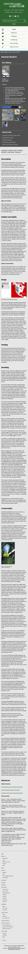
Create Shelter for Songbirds (9, 142)
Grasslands (5, 899)
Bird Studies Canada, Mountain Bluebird (12, 787)
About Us (9, 10)
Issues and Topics (14, 43)
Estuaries (4, 898)
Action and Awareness (7, 925)
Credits (18, 947)
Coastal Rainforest (6, 892)
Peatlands (5, 894)
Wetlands (4, 901)
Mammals (4, 872)
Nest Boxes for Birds (7, 140)
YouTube (4, 940)
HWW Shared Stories (7, 928)
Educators (16, 10)
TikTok (4, 936)
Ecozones (4, 896)
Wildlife (14, 29)
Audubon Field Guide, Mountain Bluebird (12, 793)
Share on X (15, 107)
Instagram (5, 935)
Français (14, 24)
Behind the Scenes (6, 861)
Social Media (4, 931)
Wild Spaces (14, 32)
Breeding (3, 152)
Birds (10, 52)
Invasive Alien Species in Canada (10, 144)
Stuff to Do (5, 916)
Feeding (20, 150)
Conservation (10, 152)
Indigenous (21, 10)
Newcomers (7, 12)
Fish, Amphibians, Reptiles (8, 875)
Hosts (4, 860)
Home (5, 10)
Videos (4, 906)
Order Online (6, 945)
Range (15, 150)
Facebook (4, 933)
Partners (4, 863)
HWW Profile (5, 858)
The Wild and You (6, 918)
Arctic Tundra (5, 889)
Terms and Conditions (12, 947)
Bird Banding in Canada (7, 137)
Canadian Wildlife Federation (14, 949)
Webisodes (5, 909)
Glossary (16, 12)
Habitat (10, 150)
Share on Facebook (6, 107)
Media (12, 12)
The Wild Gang (14, 39)
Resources (18, 152)
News (12, 10)
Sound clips (5, 908)
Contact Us (20, 12)
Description (4, 150)
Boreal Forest (5, 891)
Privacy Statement (13, 945)
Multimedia (14, 36)
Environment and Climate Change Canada (16, 948)
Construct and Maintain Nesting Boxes (11, 135)
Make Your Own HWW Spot (8, 926)
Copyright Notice (20, 945)
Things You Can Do (14, 47)
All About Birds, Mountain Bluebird (10, 790)
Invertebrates (5, 877)
